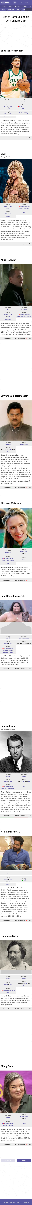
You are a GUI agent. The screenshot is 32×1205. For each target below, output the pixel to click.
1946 (10, 206)
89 (29, 781)
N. (8, 874)
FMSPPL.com (16, 1202)
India (25, 880)
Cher (3, 154)
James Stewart (9, 726)
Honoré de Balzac (10, 936)
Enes (8, 102)
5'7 (26, 559)
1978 (10, 314)
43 (25, 553)
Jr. (24, 874)
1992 (10, 107)
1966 (26, 1116)
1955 (26, 444)
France (5, 990)
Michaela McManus (11, 503)
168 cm (7, 213)
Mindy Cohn (7, 1066)
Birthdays (17, 6)
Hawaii (10, 650)
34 (9, 109)
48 (9, 316)
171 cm (23, 559)
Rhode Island (10, 560)
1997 (23, 643)
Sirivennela (8, 444)
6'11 (10, 114)
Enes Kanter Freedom (12, 50)
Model (8, 216)
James (8, 776)
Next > (24, 1160)
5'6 (10, 213)
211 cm (6, 114)
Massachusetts (26, 316)
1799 (10, 984)
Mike (8, 309)
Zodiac (24, 6)
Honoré (8, 978)
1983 (26, 551)
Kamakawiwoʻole (24, 638)
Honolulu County (8, 652)
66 (7, 451)
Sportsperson (8, 117)
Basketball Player (24, 113)
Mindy (8, 1117)
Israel (8, 638)
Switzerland (22, 107)
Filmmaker (8, 319)
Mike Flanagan (8, 260)
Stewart (24, 776)
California (27, 208)
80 (9, 208)
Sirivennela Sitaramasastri (14, 396)
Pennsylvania (10, 788)
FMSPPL (5, 2)
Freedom (24, 102)
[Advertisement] (16, 35)
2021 (10, 449)
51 (24, 985)
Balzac (24, 978)
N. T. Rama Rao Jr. (10, 831)
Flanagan (24, 309)
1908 (10, 781)
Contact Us (26, 1202)
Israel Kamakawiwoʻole (13, 596)
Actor (24, 212)
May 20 (6, 107)
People (4, 6)
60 (25, 1118)
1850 (25, 983)
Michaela (8, 552)
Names (10, 6)
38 (29, 643)
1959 (10, 643)
